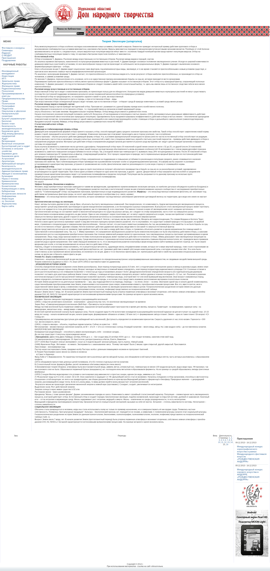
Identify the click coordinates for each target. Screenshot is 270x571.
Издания (6, 53)
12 (225, 442)
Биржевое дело (10, 153)
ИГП (4, 78)
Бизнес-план (8, 123)
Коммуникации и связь (13, 188)
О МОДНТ (7, 55)
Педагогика (7, 108)
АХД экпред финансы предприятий (13, 134)
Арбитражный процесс (13, 163)
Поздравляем (9, 60)
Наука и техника (10, 178)
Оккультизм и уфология (14, 111)
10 (219, 442)
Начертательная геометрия (10, 114)
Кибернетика (8, 191)
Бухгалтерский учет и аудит (16, 146)
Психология (8, 91)
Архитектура (8, 161)
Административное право (15, 171)
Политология (8, 103)
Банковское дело (10, 131)
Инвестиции (8, 76)
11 (222, 442)
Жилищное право (11, 86)
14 (231, 442)
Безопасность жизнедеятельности (12, 127)
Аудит (5, 138)
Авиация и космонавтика (14, 173)
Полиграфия (8, 106)
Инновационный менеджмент (10, 72)
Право (5, 101)
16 (227, 444)
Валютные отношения (13, 143)
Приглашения (9, 58)
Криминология (9, 181)
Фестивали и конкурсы (13, 48)
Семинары (7, 50)
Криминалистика (10, 183)
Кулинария (7, 176)
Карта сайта (8, 206)
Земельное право (11, 81)
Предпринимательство (13, 98)
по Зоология (8, 201)
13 (228, 442)
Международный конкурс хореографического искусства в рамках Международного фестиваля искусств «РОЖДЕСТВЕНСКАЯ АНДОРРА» (252, 454)
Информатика (9, 196)
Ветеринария (8, 141)
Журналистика (9, 83)
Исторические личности (14, 193)
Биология (6, 121)
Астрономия (8, 158)
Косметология (9, 186)
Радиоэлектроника (11, 88)
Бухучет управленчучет (13, 118)
